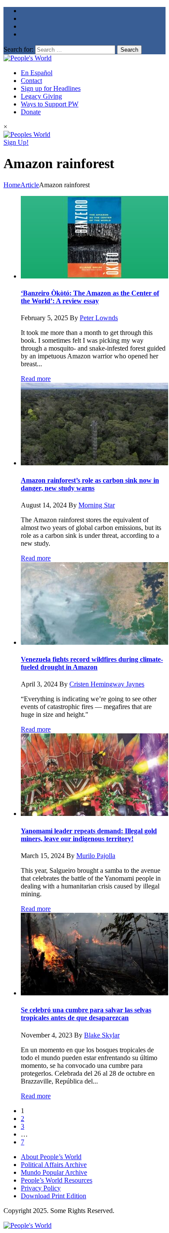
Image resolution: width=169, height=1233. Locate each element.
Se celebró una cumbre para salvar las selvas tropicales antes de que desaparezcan (86, 1013)
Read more (36, 378)
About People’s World (51, 1156)
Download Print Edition (53, 1196)
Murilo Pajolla (95, 855)
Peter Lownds (99, 318)
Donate (31, 112)
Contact (31, 80)
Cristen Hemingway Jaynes (106, 684)
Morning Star (96, 505)
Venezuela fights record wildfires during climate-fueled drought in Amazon (92, 663)
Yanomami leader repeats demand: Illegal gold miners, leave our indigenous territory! (89, 834)
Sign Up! (16, 142)
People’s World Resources (56, 1180)
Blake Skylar (102, 1035)
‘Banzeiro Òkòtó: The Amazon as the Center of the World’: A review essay (90, 297)
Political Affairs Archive (54, 1164)
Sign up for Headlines (51, 88)
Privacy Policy (41, 1188)
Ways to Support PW (49, 104)
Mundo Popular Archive (54, 1172)
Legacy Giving (41, 96)
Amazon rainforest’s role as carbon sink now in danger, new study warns (90, 484)
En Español (36, 72)
